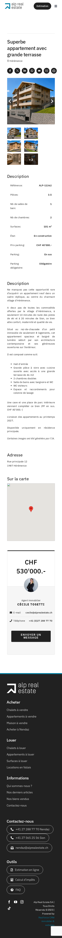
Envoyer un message (31, 636)
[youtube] (15, 902)
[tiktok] (9, 908)
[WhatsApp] (32, 71)
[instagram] (22, 902)
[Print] (54, 71)
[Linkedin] (25, 71)
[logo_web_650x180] (14, 3)
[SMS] (46, 71)
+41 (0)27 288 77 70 (40, 620)
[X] (17, 71)
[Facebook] (10, 71)
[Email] (39, 71)
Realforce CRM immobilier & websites (46, 921)
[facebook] (9, 902)
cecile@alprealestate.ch (39, 612)
